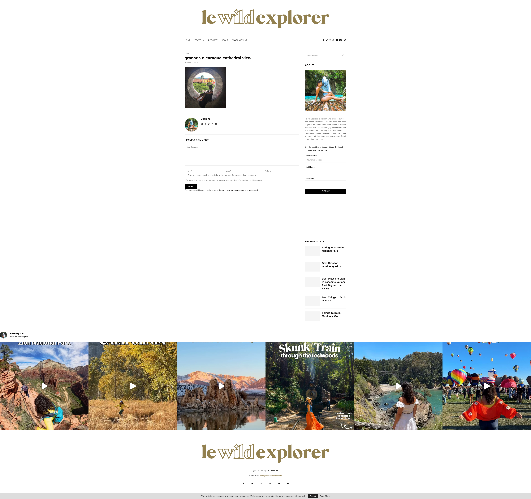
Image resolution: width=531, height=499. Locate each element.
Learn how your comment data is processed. (238, 190)
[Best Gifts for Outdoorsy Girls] (312, 267)
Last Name (309, 178)
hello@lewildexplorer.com (271, 476)
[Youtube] (337, 40)
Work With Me (239, 40)
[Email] (341, 40)
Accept (313, 496)
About (225, 40)
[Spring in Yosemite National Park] (312, 251)
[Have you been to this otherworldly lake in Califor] (221, 386)
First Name (310, 167)
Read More (325, 496)
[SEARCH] (343, 55)
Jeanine (190, 63)
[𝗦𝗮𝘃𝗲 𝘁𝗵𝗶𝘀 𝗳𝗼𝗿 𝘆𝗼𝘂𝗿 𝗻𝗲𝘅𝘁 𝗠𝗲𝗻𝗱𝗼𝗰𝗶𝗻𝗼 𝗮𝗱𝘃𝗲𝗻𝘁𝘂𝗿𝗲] (398, 386)
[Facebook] (324, 40)
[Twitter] (327, 40)
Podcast (213, 40)
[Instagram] (330, 40)
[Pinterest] (334, 40)
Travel (198, 40)
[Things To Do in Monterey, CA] (312, 316)
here (321, 139)
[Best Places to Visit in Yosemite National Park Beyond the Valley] (312, 282)
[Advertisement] (325, 216)
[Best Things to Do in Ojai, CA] (312, 301)
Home (187, 40)
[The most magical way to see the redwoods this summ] (310, 386)
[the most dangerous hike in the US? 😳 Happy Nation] (44, 386)
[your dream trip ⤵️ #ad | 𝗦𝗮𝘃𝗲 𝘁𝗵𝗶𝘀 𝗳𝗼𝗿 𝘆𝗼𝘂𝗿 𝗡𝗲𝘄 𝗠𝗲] (486, 386)
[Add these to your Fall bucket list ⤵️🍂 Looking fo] (132, 386)
